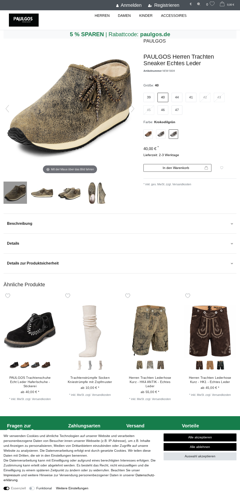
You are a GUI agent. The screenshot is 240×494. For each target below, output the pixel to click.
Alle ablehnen (200, 447)
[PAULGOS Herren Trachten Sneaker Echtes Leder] (15, 193)
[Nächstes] (132, 108)
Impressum (12, 475)
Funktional (44, 488)
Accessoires (174, 16)
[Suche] (199, 4)
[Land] (184, 2)
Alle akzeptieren (200, 437)
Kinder (146, 16)
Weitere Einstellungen (72, 488)
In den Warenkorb (176, 168)
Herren (102, 16)
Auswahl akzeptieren (200, 456)
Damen (124, 16)
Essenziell (18, 488)
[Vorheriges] (7, 108)
